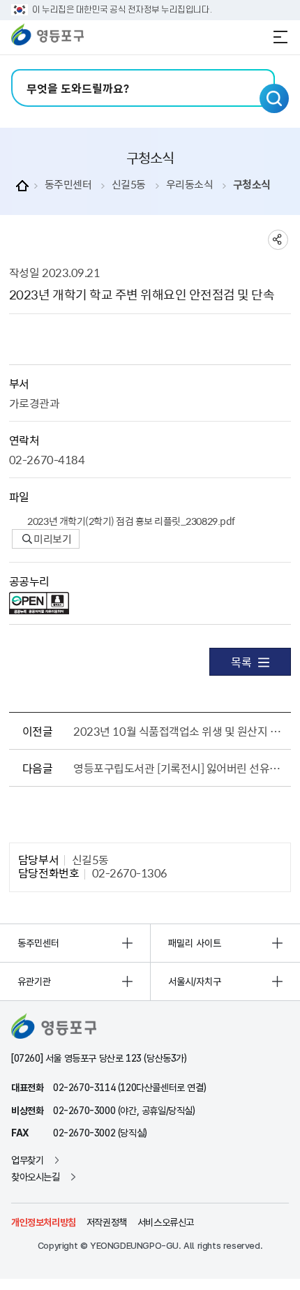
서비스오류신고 (165, 1222)
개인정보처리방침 (43, 1222)
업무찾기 (27, 1160)
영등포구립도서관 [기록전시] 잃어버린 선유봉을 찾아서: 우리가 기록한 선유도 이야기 (179, 767)
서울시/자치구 (194, 981)
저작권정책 (107, 1222)
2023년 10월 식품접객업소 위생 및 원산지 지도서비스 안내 (179, 730)
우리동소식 (189, 184)
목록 (241, 661)
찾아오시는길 (35, 1176)
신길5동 (129, 184)
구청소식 (252, 184)
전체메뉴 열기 (280, 37)
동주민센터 (68, 184)
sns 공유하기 (278, 240)
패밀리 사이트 (194, 943)
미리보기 (52, 539)
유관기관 (34, 981)
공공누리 (29, 580)
